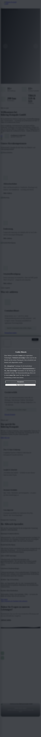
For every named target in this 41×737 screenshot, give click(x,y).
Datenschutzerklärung (28, 368)
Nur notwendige (20, 385)
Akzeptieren (20, 382)
